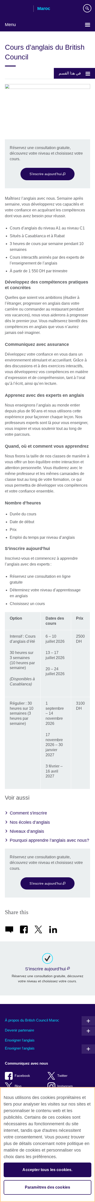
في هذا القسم (70, 73)
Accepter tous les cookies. (47, 1170)
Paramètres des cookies (47, 1187)
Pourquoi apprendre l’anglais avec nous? (49, 840)
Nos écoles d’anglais (30, 822)
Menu (10, 24)
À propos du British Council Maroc (32, 1020)
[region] (47, 1144)
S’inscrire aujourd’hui (46, 174)
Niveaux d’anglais (27, 831)
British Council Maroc (17, 9)
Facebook (22, 1076)
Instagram (65, 1086)
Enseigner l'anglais (20, 1040)
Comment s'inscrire (28, 813)
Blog (18, 1086)
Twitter (62, 1076)
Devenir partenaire (19, 1030)
